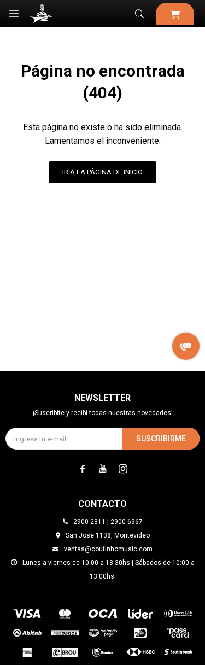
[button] (139, 13)
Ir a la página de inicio (102, 172)
